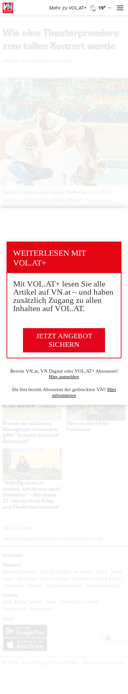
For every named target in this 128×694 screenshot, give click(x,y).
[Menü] (120, 8)
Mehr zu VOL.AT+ (68, 7)
